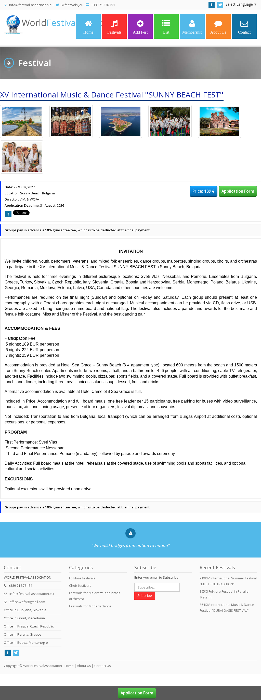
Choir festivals (80, 585)
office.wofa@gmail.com (27, 601)
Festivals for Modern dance (90, 606)
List (166, 32)
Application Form (237, 191)
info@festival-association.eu (31, 593)
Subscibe (144, 595)
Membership (192, 32)
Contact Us (102, 665)
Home (88, 32)
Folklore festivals (82, 578)
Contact (244, 32)
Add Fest (140, 32)
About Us (218, 32)
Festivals (114, 32)
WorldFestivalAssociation (42, 665)
